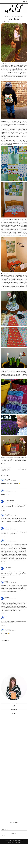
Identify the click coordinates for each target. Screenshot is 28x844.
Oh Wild (11, 840)
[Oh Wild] (14, 7)
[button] (25, 1)
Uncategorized (19, 16)
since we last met (22, 468)
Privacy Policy (19, 840)
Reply (3, 486)
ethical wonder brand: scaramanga (6, 469)
